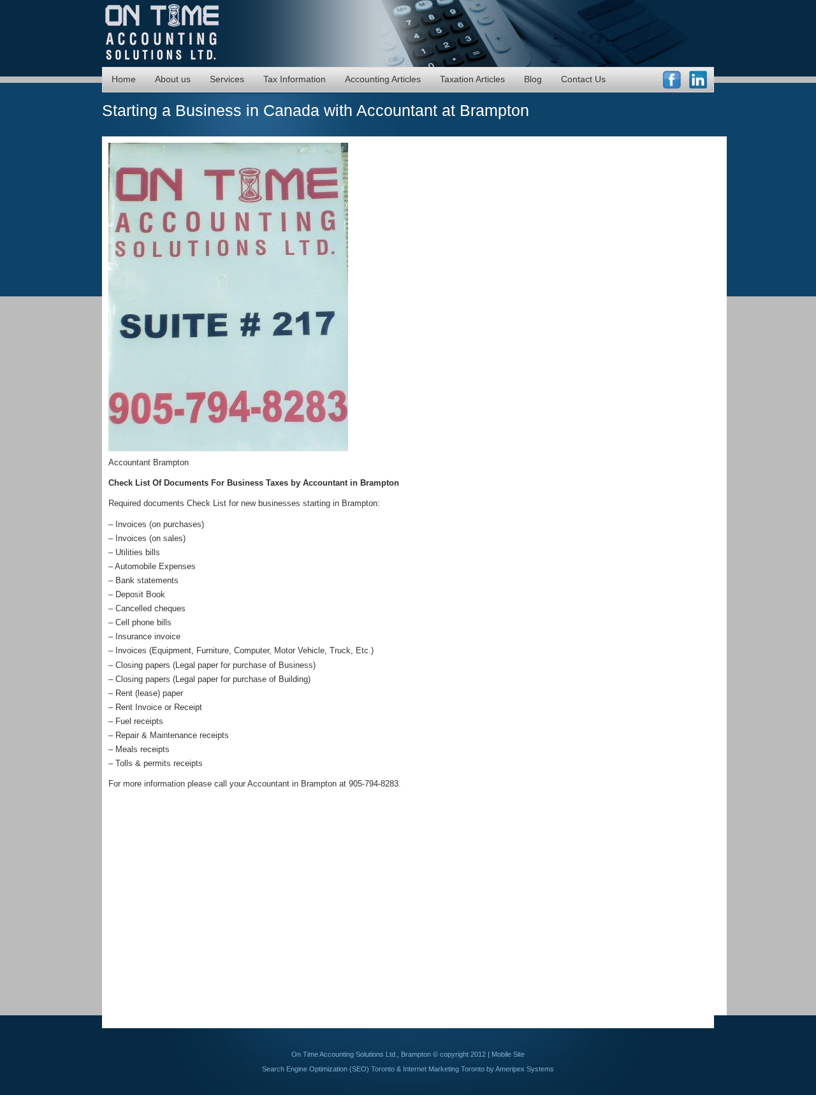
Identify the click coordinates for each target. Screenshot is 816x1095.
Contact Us (583, 79)
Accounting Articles (383, 79)
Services (227, 79)
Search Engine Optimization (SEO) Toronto (328, 1069)
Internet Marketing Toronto (443, 1069)
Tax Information (294, 79)
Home (124, 79)
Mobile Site (508, 1054)
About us (173, 79)
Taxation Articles (472, 79)
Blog (533, 79)
